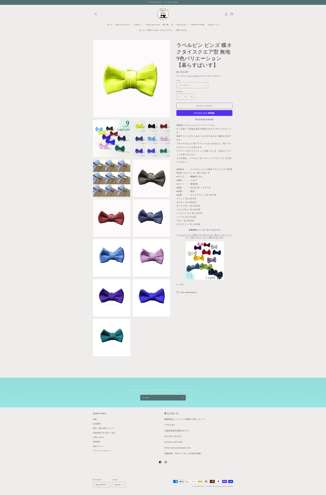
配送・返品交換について (103, 428)
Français (118, 485)
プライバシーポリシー (102, 451)
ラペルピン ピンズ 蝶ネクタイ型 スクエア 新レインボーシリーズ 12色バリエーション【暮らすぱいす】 (205, 236)
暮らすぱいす (202, 486)
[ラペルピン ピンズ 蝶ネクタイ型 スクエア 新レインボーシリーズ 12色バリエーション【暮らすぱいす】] (204, 260)
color (178, 80)
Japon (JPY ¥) (101, 485)
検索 (95, 419)
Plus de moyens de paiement (204, 119)
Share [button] (181, 284)
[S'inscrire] (183, 398)
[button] (96, 14)
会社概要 (96, 424)
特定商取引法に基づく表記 (104, 433)
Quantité (179, 92)
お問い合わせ (98, 437)
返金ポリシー (98, 446)
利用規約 (96, 442)
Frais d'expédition (193, 76)
